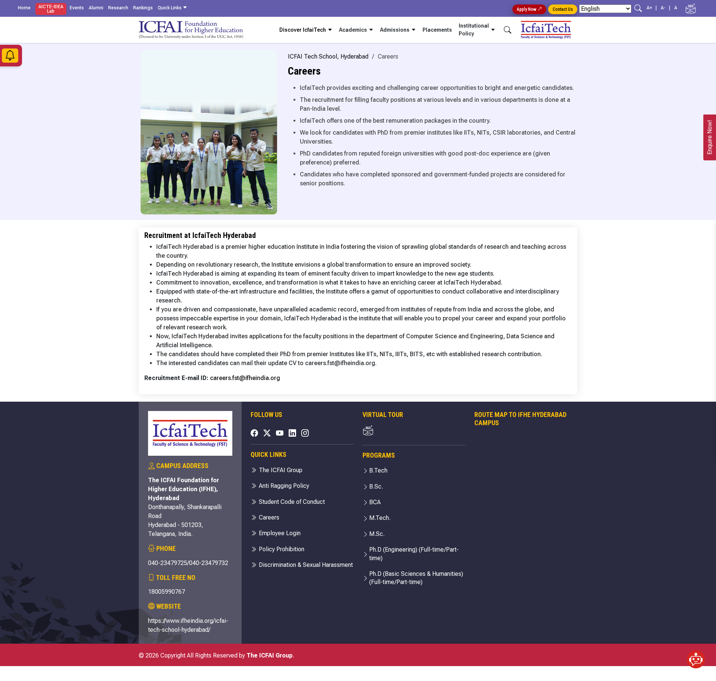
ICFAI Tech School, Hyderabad (328, 56)
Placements (437, 30)
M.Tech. (379, 517)
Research (118, 7)
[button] (696, 661)
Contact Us (563, 9)
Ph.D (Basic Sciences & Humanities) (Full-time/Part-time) (416, 578)
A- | (666, 7)
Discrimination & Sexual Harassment (305, 564)
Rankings (143, 7)
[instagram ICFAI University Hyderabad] (305, 433)
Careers (268, 517)
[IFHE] (631, 509)
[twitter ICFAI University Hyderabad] (267, 433)
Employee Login (279, 533)
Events (77, 7)
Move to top (355, 660)
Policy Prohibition (280, 549)
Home (24, 7)
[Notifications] (10, 57)
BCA (375, 502)
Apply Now (527, 9)
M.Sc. (376, 533)
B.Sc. (376, 486)
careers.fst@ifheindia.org (245, 378)
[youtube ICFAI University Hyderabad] (279, 433)
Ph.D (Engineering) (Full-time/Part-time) (414, 553)
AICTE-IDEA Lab (50, 9)
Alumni (96, 7)
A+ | (653, 7)
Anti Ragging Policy (283, 485)
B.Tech (378, 470)
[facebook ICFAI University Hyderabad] (254, 433)
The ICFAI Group (279, 470)
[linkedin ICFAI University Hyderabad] (292, 433)
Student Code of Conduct (291, 501)
